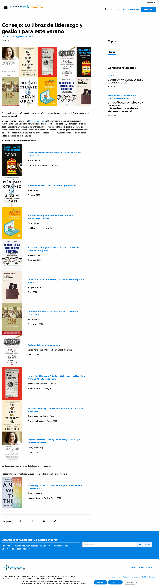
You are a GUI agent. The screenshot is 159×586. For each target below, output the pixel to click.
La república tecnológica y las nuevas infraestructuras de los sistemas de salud (125, 107)
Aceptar (100, 582)
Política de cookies (149, 577)
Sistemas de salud (125, 98)
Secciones (114, 9)
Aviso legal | (117, 577)
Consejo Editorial (36, 121)
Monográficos (131, 9)
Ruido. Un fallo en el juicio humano (44, 345)
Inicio (133, 567)
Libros (112, 52)
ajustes (85, 583)
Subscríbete (148, 9)
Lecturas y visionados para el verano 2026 (125, 81)
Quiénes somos (145, 567)
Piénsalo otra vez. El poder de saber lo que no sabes (52, 185)
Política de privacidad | (132, 577)
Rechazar (115, 582)
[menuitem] (114, 9)
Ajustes (130, 582)
